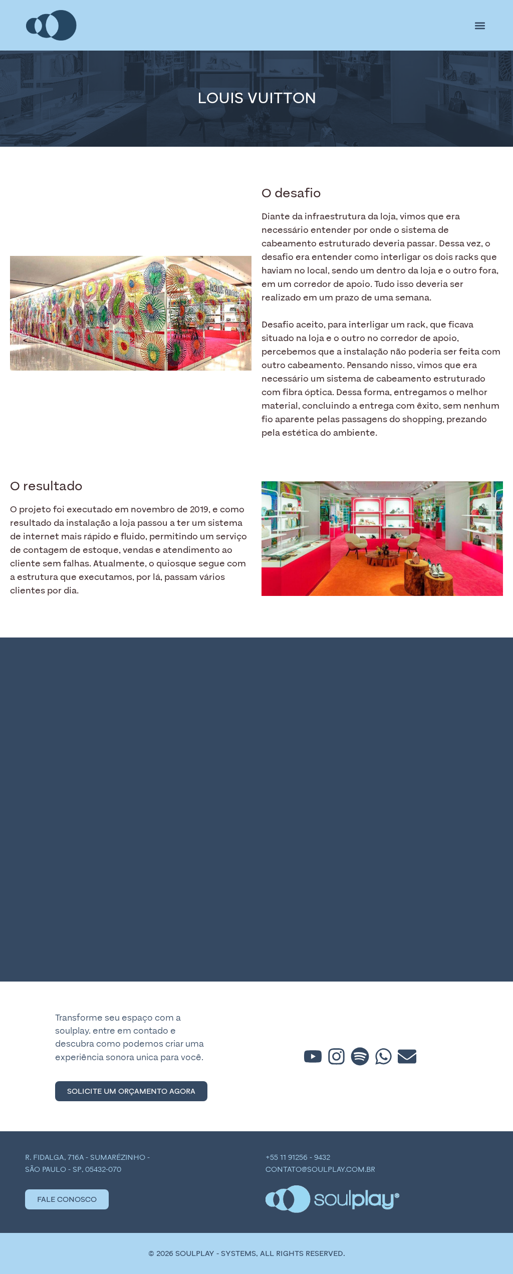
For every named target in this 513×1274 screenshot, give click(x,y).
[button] (479, 25)
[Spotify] (360, 1056)
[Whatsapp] (383, 1056)
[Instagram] (336, 1056)
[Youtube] (313, 1056)
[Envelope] (407, 1056)
